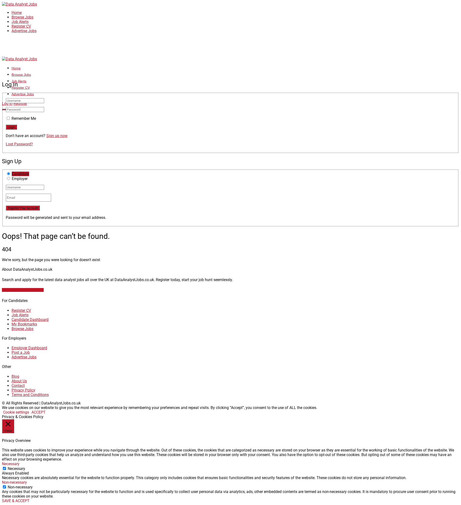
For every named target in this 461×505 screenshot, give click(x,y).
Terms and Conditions (30, 394)
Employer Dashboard (29, 348)
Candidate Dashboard (30, 319)
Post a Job (21, 352)
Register (20, 103)
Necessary (16, 468)
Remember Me (24, 118)
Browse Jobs (22, 17)
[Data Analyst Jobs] (19, 4)
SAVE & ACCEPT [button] (16, 501)
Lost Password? (19, 144)
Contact (18, 385)
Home (17, 12)
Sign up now (56, 135)
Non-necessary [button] (14, 482)
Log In (7, 103)
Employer (20, 178)
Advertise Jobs (24, 31)
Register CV (21, 26)
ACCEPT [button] (38, 412)
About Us (19, 381)
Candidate (20, 174)
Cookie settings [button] (16, 412)
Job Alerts (20, 21)
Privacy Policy (23, 390)
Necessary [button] (10, 464)
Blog (15, 376)
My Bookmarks (24, 324)
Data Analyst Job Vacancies (23, 290)
